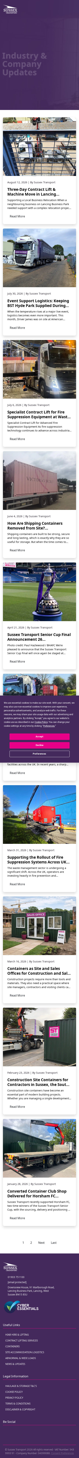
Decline (39, 745)
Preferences (39, 754)
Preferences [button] (49, 726)
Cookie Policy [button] (41, 722)
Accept (39, 736)
